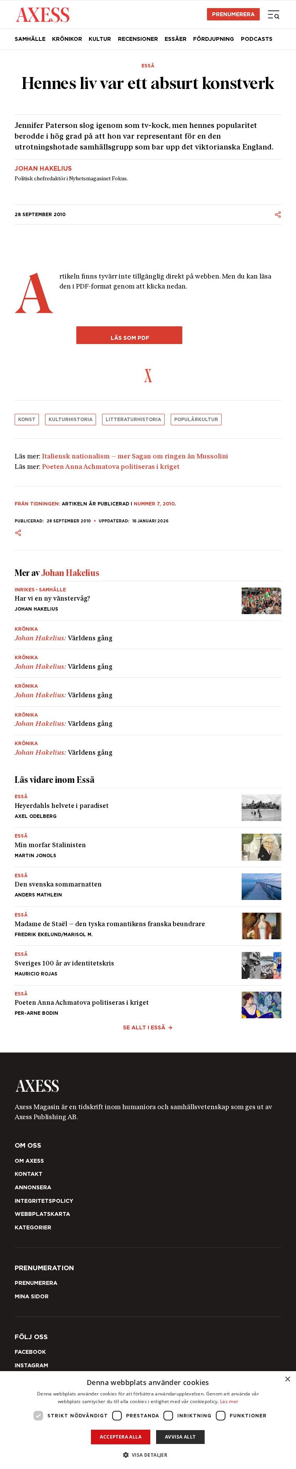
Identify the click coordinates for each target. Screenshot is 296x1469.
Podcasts (256, 39)
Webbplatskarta (42, 1214)
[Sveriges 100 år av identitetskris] (148, 965)
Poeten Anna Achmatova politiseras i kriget (111, 467)
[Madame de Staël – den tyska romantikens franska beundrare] (148, 926)
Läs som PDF (129, 338)
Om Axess (29, 1161)
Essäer (176, 39)
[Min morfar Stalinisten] (148, 847)
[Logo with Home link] (43, 14)
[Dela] (277, 214)
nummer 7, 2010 (154, 504)
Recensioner (138, 39)
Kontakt (28, 1174)
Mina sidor (32, 1296)
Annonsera (33, 1187)
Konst (26, 419)
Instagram (31, 1365)
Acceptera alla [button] (120, 1437)
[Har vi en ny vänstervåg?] (148, 600)
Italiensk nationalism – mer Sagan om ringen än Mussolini (135, 456)
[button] (148, 1455)
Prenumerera (233, 14)
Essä (148, 66)
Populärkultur (196, 419)
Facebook (30, 1352)
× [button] (287, 1379)
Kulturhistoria (70, 419)
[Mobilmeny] (273, 14)
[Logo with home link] (148, 1086)
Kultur (100, 39)
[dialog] (148, 1420)
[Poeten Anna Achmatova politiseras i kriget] (148, 1001)
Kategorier (33, 1227)
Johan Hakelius (43, 169)
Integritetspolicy (44, 1201)
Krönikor (67, 39)
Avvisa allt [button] (180, 1437)
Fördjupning (213, 39)
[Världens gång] (148, 635)
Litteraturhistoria (133, 419)
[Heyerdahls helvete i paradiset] (148, 807)
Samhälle (30, 39)
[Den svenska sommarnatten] (148, 886)
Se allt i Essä (144, 1027)
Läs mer (229, 1401)
